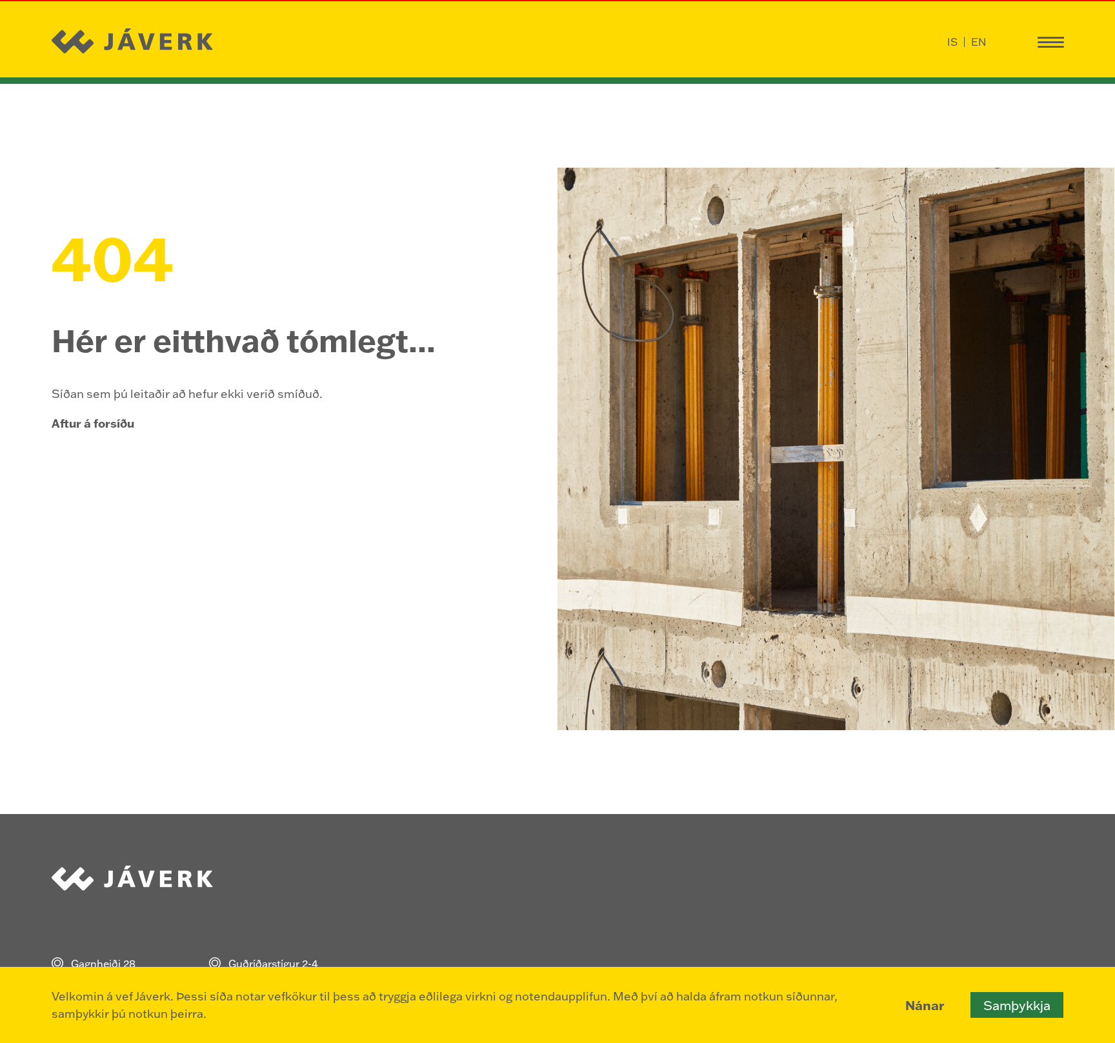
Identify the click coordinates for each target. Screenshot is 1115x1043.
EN (978, 41)
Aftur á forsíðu (93, 423)
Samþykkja (1016, 1005)
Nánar (924, 1005)
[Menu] (1050, 41)
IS (952, 41)
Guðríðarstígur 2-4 (273, 963)
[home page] (134, 41)
